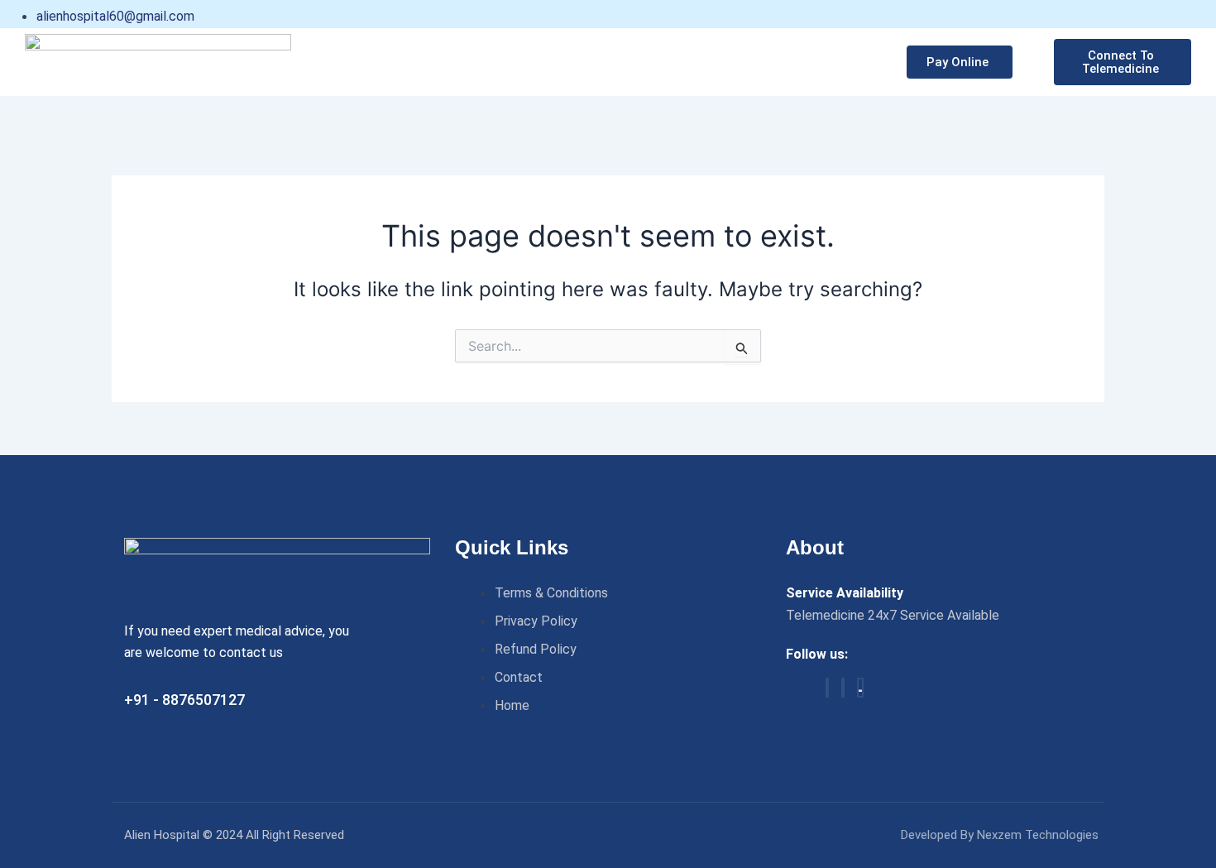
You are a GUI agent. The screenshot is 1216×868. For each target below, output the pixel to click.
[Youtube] (860, 688)
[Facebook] (827, 688)
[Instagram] (843, 688)
